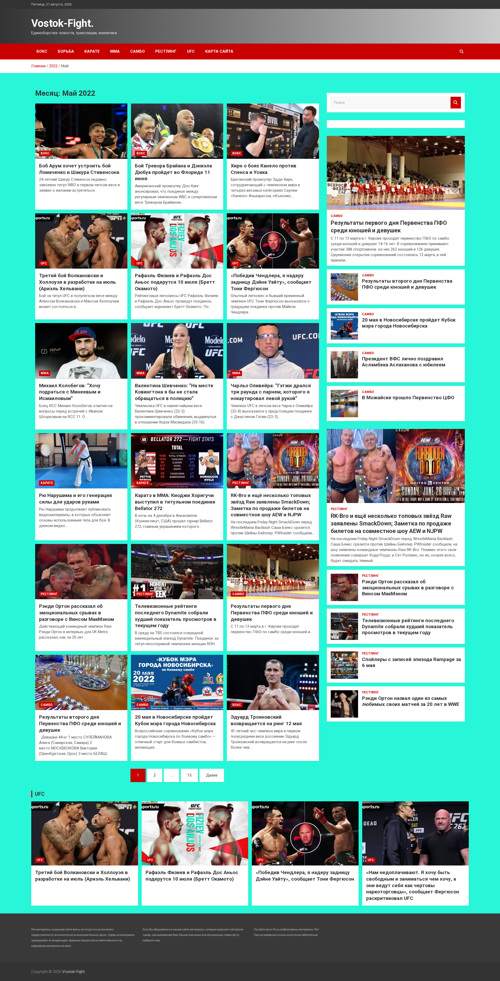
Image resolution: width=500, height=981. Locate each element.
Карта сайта (219, 51)
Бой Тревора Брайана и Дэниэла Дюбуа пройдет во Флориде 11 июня (173, 172)
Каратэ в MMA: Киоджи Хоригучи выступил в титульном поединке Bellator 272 (175, 501)
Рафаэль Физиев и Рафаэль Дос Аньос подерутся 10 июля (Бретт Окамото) (175, 281)
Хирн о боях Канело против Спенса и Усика (263, 169)
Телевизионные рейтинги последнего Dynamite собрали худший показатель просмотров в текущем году (175, 615)
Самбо (137, 51)
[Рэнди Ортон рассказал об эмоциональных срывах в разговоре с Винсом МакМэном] (81, 571)
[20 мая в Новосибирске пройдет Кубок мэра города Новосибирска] (177, 682)
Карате (92, 51)
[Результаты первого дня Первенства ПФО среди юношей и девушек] (273, 571)
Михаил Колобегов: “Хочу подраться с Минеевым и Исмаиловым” (70, 392)
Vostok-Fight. (62, 23)
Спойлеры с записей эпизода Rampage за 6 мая (411, 662)
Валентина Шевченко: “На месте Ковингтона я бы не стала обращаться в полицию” (174, 392)
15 (189, 775)
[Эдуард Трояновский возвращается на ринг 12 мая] (273, 682)
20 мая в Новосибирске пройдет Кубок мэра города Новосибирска (175, 720)
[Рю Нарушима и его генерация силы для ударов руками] (81, 461)
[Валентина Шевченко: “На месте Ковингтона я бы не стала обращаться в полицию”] (177, 351)
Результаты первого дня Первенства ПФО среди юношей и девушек (272, 612)
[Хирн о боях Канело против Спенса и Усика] (273, 131)
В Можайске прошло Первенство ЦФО (408, 398)
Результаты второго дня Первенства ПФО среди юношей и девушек (80, 723)
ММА (115, 51)
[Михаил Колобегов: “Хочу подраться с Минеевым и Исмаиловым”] (81, 351)
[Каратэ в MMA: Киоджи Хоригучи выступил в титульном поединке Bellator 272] (177, 461)
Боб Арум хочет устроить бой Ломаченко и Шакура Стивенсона (79, 169)
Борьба (66, 51)
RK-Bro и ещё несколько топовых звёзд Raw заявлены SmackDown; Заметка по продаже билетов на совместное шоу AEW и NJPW (271, 505)
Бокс (41, 51)
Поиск (456, 102)
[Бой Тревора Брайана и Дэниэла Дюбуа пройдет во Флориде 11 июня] (177, 131)
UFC (191, 51)
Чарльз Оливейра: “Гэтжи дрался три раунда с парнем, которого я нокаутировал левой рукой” (271, 392)
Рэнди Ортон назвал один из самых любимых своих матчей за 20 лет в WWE (410, 701)
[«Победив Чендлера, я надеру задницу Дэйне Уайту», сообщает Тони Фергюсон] (273, 241)
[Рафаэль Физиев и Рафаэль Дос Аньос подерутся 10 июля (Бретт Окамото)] (177, 241)
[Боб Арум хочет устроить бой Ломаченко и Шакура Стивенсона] (81, 131)
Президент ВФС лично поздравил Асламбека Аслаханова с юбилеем (403, 362)
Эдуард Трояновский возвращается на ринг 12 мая (266, 720)
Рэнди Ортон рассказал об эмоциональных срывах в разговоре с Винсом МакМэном (76, 612)
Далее (211, 775)
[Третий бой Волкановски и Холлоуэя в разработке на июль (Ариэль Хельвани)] (81, 241)
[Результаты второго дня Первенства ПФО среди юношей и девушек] (81, 682)
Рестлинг (166, 51)
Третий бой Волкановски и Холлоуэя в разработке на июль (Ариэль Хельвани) (77, 281)
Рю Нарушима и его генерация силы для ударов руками (75, 498)
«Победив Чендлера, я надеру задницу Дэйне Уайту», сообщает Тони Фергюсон (271, 281)
